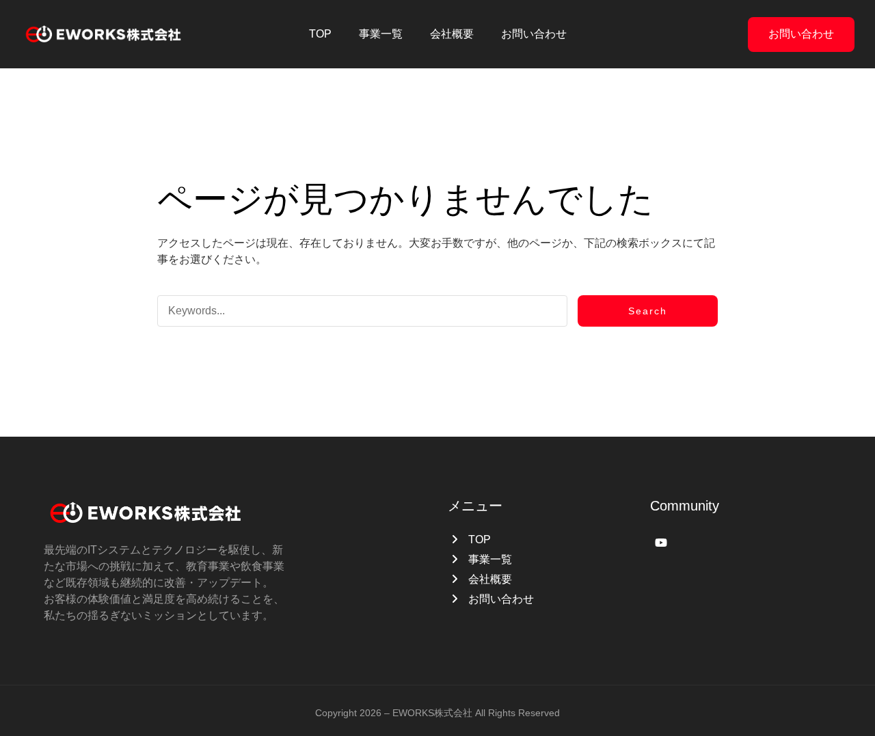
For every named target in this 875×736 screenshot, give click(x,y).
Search (647, 310)
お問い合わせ (801, 34)
